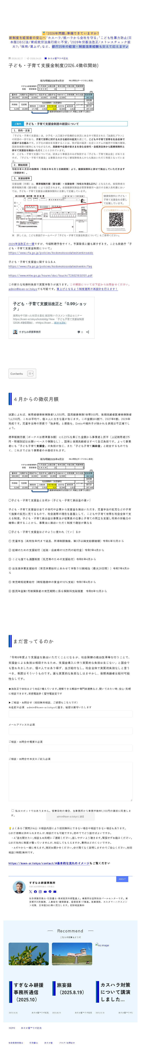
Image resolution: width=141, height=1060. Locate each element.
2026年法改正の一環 (21, 244)
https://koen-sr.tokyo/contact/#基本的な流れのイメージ (49, 863)
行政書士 (34, 1042)
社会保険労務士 (16, 1042)
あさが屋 (48, 1042)
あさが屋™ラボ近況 (58, 58)
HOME (12, 1027)
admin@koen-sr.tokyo (23, 289)
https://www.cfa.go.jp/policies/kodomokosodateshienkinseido (51, 252)
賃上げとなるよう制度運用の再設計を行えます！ (87, 289)
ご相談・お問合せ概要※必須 (26, 741)
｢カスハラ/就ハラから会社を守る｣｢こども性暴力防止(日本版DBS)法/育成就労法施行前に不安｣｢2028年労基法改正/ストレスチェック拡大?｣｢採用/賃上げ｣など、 (70, 42)
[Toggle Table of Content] (28, 373)
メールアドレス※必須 (22, 724)
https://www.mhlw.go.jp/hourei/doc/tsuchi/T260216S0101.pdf (51, 275)
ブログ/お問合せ (67, 1042)
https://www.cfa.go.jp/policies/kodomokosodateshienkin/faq (50, 266)
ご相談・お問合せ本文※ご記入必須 (29, 759)
